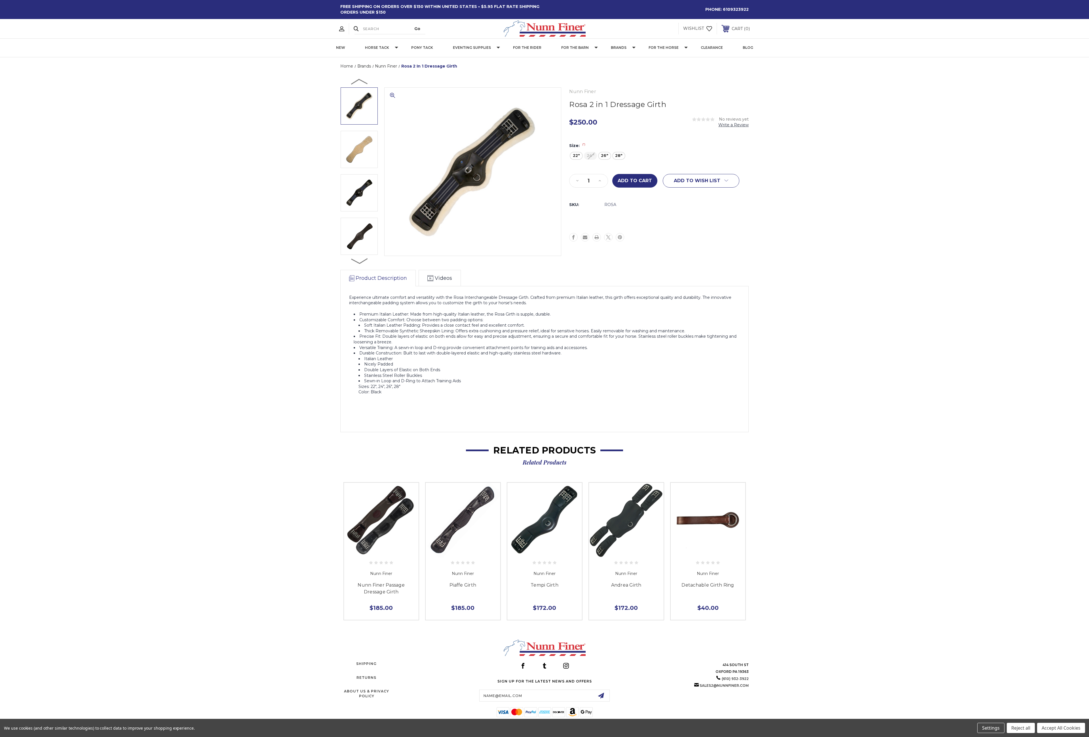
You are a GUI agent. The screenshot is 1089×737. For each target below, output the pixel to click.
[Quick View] (368, 551)
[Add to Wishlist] (381, 551)
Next (359, 261)
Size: (577, 145)
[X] (608, 237)
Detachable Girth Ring (707, 585)
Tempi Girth (544, 585)
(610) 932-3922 (735, 679)
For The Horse (664, 47)
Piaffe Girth (462, 585)
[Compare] (394, 551)
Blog (748, 47)
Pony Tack (422, 47)
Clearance (712, 47)
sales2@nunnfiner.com (724, 685)
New (340, 47)
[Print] (596, 237)
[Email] (585, 237)
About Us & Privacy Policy (366, 693)
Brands (618, 47)
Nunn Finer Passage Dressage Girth (381, 588)
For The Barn (575, 47)
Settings (991, 728)
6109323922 (736, 9)
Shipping (366, 664)
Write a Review (733, 124)
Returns (366, 677)
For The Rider (527, 47)
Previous (359, 81)
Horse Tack (377, 47)
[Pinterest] (620, 237)
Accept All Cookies (1061, 728)
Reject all (1020, 728)
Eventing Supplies (472, 47)
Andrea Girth (626, 585)
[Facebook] (573, 237)
